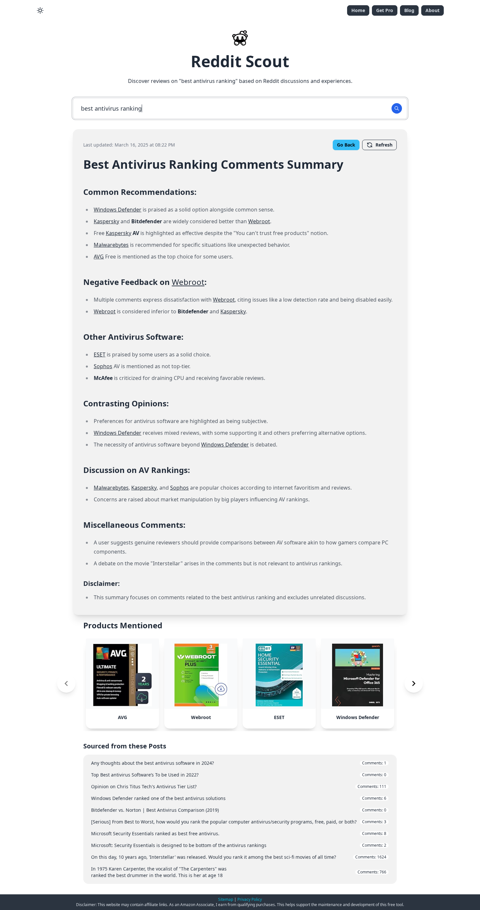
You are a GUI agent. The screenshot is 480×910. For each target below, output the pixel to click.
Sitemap (225, 899)
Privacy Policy (249, 899)
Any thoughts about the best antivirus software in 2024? (238, 763)
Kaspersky (106, 221)
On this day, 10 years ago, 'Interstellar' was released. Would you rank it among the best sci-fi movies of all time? (238, 857)
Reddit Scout (240, 61)
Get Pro (384, 10)
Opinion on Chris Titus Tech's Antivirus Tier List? (238, 786)
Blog (409, 10)
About (432, 10)
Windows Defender (117, 209)
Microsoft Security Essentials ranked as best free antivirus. (238, 833)
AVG (99, 256)
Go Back (346, 145)
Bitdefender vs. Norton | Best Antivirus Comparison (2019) (238, 810)
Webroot (259, 221)
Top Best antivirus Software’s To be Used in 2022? (238, 775)
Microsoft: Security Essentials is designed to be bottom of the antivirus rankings (238, 845)
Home (358, 10)
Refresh (384, 145)
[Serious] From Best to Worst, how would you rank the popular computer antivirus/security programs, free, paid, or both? (238, 822)
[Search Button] (397, 108)
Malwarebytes (111, 244)
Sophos (103, 366)
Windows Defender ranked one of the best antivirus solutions (238, 798)
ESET (99, 354)
